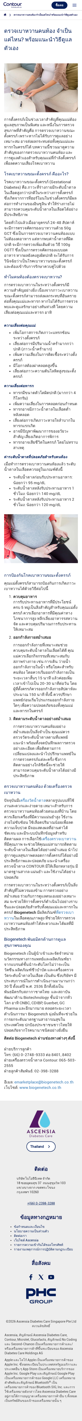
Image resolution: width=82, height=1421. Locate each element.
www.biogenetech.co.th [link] (40, 1087)
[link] (12, 5)
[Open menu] (74, 5)
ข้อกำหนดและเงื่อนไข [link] (29, 1226)
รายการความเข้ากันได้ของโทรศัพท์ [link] (38, 1245)
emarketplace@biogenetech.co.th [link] (44, 1082)
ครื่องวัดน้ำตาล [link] (33, 800)
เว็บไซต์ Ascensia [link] (26, 1240)
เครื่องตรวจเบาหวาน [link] (58, 839)
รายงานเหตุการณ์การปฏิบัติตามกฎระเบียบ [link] (43, 1249)
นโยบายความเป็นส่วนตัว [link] (31, 1231)
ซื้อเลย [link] (59, 5)
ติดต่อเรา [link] (20, 1236)
